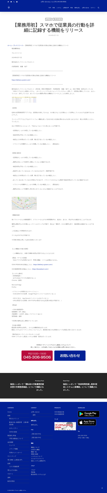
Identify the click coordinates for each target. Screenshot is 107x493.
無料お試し (34, 425)
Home (10, 412)
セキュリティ (13, 428)
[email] (17, 1)
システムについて (36, 456)
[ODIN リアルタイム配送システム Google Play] (88, 418)
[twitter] (8, 1)
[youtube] (11, 1)
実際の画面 (34, 454)
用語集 (33, 472)
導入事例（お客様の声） (15, 460)
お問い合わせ (35, 412)
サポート (10, 474)
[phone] (14, 1)
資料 (9, 477)
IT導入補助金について (16, 438)
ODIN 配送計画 (59, 412)
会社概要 (10, 442)
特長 (9, 416)
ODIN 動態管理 (59, 414)
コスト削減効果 (14, 466)
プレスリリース (57, 19)
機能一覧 (34, 452)
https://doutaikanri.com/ (40, 269)
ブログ (33, 470)
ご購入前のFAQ (36, 434)
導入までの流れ (12, 470)
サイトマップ (12, 456)
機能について (35, 447)
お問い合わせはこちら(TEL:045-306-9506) (53, 1)
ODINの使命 (13, 432)
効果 (9, 463)
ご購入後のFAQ (36, 437)
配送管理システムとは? (38, 474)
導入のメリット (14, 419)
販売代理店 (11, 481)
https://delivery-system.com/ (21, 80)
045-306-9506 (82, 435)
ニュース (48, 19)
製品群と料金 (12, 435)
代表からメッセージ (15, 452)
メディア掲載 (13, 449)
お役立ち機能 (35, 450)
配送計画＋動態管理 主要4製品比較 (19, 423)
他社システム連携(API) (38, 461)
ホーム (10, 45)
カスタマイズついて (37, 459)
